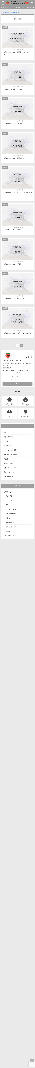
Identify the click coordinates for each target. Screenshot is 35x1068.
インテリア (7, 446)
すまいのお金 (15, 7)
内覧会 (23, 13)
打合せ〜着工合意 (10, 468)
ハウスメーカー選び (10, 450)
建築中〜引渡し (9, 463)
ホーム (6, 13)
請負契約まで (8, 476)
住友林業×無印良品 (10, 454)
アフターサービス (10, 441)
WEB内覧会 (27, 7)
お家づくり (5, 7)
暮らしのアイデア (10, 472)
